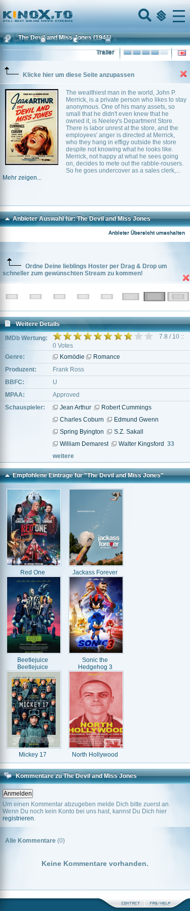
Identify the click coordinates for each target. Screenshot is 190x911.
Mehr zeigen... (22, 177)
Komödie (72, 356)
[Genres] (160, 16)
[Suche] (143, 16)
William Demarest (84, 443)
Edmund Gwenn (136, 419)
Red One (32, 572)
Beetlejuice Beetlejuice (32, 663)
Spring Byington (82, 431)
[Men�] (179, 16)
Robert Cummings (126, 407)
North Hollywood (95, 754)
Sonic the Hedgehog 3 (95, 663)
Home (72, 16)
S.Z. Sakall (128, 431)
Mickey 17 (33, 754)
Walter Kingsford (141, 443)
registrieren (18, 818)
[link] (95, 16)
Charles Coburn (82, 419)
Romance (106, 356)
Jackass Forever (95, 572)
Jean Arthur (75, 407)
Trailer (105, 52)
